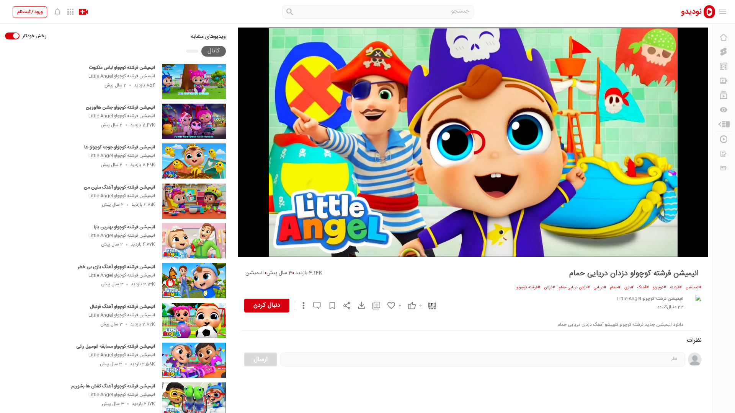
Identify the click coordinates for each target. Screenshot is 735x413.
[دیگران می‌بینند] (723, 109)
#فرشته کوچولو (528, 288)
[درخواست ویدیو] (723, 153)
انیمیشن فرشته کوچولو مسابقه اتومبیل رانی (115, 346)
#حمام (615, 288)
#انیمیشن (694, 288)
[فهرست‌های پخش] (723, 95)
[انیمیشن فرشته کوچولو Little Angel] (694, 302)
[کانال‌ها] (723, 80)
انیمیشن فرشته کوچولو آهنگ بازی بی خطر (116, 267)
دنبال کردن (266, 305)
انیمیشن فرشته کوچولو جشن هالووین (120, 107)
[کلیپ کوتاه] (723, 51)
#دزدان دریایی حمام (574, 288)
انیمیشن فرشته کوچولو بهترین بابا (124, 227)
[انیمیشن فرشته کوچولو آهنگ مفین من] (194, 201)
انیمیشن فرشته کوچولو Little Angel (121, 76)
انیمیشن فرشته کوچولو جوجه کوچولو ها (119, 147)
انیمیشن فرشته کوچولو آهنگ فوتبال (122, 307)
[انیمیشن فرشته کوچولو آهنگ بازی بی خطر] (194, 280)
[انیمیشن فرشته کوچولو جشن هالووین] (194, 121)
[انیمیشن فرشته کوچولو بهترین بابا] (194, 241)
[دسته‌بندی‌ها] (723, 124)
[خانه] (723, 37)
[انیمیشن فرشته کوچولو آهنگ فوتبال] (194, 320)
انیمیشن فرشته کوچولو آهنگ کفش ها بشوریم (113, 386)
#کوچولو (659, 288)
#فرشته (676, 288)
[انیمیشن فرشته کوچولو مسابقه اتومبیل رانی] (194, 360)
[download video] (358, 305)
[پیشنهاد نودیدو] (723, 66)
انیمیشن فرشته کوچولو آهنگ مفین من (119, 187)
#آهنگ (643, 288)
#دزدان (549, 288)
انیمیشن (254, 273)
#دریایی (600, 288)
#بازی (629, 288)
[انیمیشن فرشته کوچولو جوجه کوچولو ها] (194, 161)
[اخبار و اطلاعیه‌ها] (723, 168)
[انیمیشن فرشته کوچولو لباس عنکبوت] (194, 81)
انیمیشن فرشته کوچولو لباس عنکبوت (122, 68)
